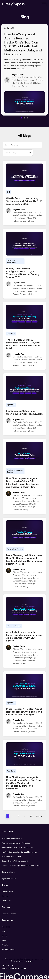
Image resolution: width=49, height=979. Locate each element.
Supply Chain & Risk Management (15, 861)
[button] (21, 118)
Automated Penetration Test (12, 838)
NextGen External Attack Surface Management (19, 852)
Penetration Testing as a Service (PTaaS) (17, 847)
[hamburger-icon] (44, 4)
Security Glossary (8, 949)
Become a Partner (9, 914)
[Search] (30, 152)
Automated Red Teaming (11, 856)
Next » (39, 816)
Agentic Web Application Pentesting (16, 843)
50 (31, 816)
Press (4, 940)
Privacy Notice (7, 965)
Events (4, 936)
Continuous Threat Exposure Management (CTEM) (21, 865)
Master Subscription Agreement (14, 968)
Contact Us (6, 901)
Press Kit (5, 945)
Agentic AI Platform (9, 879)
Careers (5, 896)
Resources (6, 927)
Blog (3, 931)
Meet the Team (7, 892)
